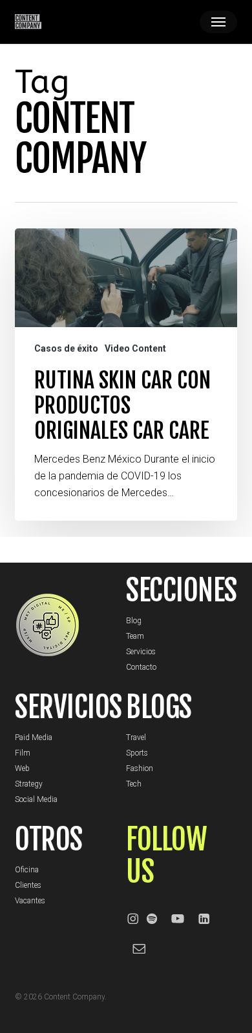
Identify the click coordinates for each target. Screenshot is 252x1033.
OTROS (49, 839)
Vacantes (30, 900)
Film (22, 752)
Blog (134, 620)
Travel (136, 737)
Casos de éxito (66, 348)
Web (22, 768)
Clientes (28, 885)
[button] (218, 22)
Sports (137, 752)
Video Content (135, 348)
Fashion (139, 768)
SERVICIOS (68, 707)
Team (135, 636)
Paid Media (33, 737)
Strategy (29, 783)
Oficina (27, 869)
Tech (134, 783)
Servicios (141, 651)
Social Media (36, 799)
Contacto (141, 667)
